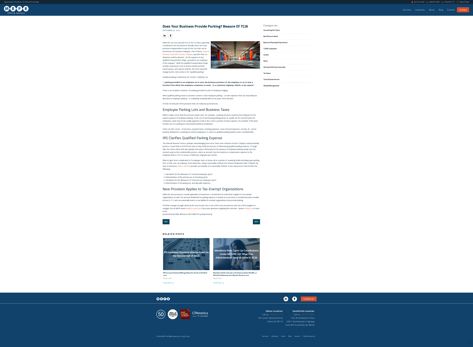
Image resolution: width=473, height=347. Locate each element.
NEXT (256, 222)
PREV (166, 222)
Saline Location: (274, 311)
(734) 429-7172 (449, 2)
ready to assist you (193, 208)
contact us (248, 208)
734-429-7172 (276, 314)
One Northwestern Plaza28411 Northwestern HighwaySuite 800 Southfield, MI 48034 (300, 321)
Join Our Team (419, 2)
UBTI (171, 200)
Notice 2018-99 (183, 166)
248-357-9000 (308, 314)
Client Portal (464, 2)
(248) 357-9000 (434, 2)
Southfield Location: (304, 311)
